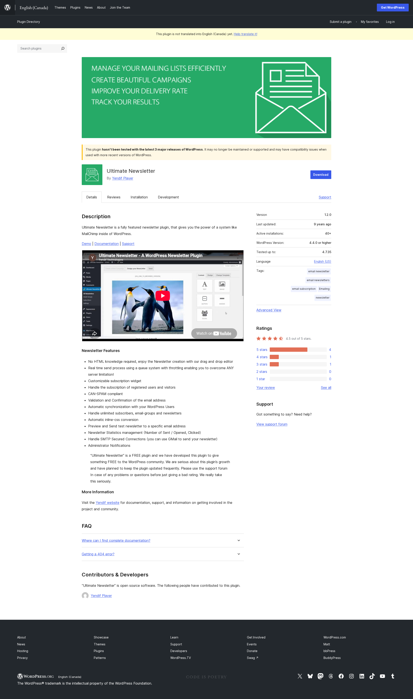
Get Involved (256, 637)
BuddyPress (332, 658)
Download (320, 174)
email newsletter (319, 271)
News (21, 644)
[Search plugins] (63, 48)
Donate (252, 651)
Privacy (22, 658)
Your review (265, 387)
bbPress (329, 651)
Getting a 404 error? (98, 554)
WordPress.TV (180, 658)
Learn (174, 637)
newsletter (323, 297)
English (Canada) (69, 677)
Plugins (99, 651)
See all (326, 387)
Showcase (101, 637)
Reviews (113, 197)
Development (168, 197)
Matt (327, 644)
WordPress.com (335, 637)
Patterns (100, 658)
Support (325, 197)
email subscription (304, 288)
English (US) (322, 261)
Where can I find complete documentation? (116, 541)
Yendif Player (122, 178)
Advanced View (268, 310)
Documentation (106, 243)
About (21, 637)
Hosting (22, 651)
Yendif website (107, 502)
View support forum (271, 424)
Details (91, 197)
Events (252, 644)
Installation (139, 197)
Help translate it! (245, 34)
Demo (86, 243)
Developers (178, 651)
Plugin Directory (28, 21)
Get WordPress (393, 7)
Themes (99, 644)
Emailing (324, 288)
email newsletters (318, 280)
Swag (253, 658)
